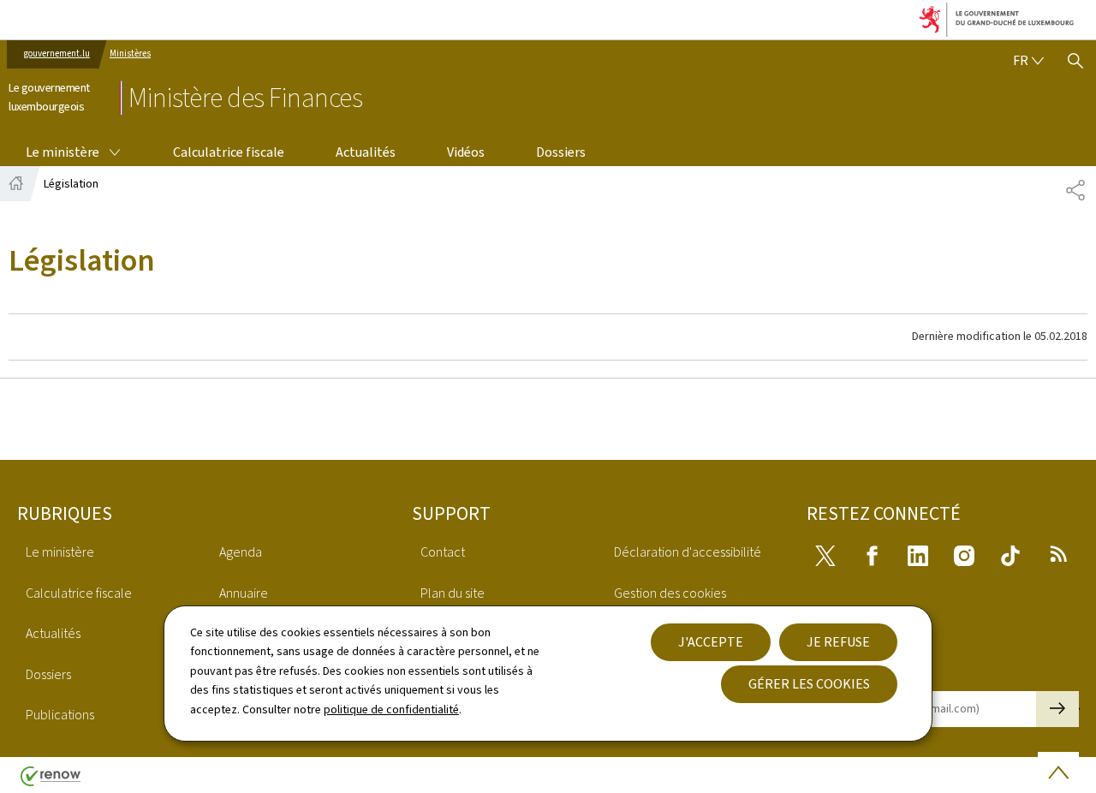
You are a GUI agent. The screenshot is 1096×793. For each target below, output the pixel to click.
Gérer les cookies (809, 684)
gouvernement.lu (57, 53)
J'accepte (710, 642)
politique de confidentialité (391, 709)
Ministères (130, 53)
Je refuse (838, 642)
